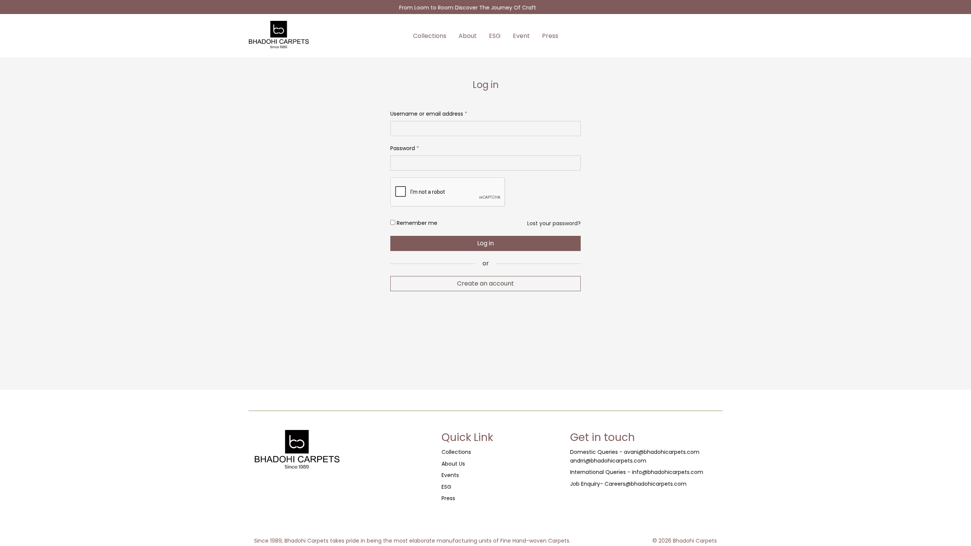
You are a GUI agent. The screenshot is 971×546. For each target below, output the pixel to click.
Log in (485, 243)
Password (404, 147)
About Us (453, 464)
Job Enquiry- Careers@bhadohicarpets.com (628, 484)
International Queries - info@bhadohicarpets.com (636, 472)
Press (550, 35)
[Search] (687, 36)
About (468, 35)
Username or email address (428, 113)
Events (450, 475)
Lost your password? (554, 223)
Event (521, 35)
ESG (495, 35)
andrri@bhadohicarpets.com (608, 460)
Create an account (485, 283)
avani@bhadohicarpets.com (661, 452)
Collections (429, 35)
